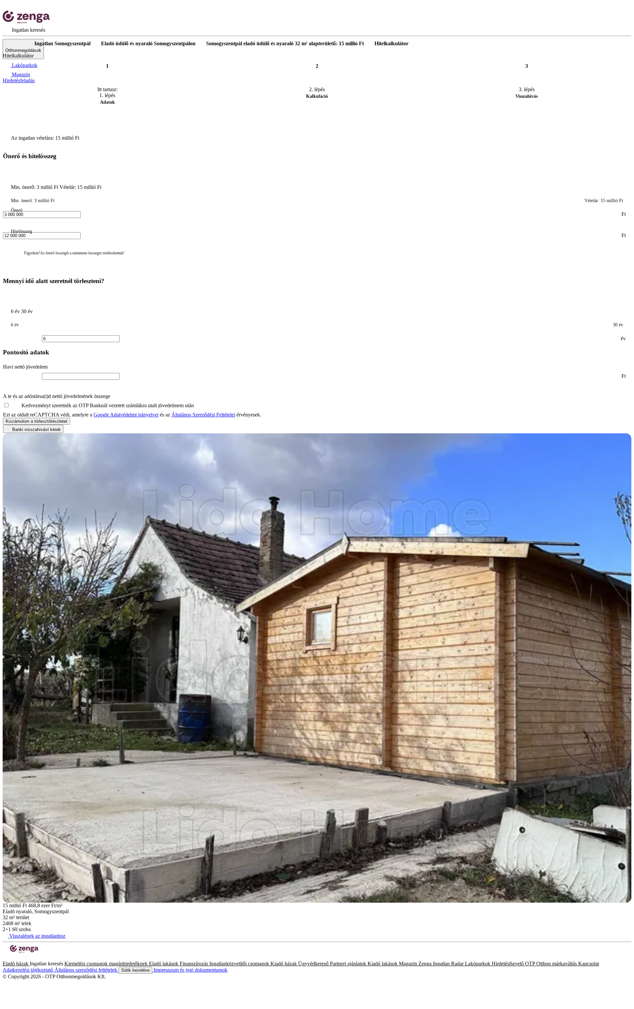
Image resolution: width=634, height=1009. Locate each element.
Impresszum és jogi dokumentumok (190, 970)
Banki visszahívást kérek (36, 429)
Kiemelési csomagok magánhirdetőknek (106, 963)
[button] (62, 157)
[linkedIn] (15, 957)
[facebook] (5, 957)
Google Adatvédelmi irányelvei (125, 414)
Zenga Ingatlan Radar (441, 963)
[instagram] (10, 957)
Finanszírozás (194, 963)
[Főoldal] (20, 43)
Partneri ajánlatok (349, 963)
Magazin (408, 963)
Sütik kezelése (135, 970)
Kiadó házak (284, 963)
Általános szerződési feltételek (86, 970)
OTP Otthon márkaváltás (551, 963)
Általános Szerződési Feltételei (203, 414)
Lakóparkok (478, 963)
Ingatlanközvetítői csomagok (239, 963)
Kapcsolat (588, 963)
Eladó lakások (164, 963)
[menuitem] (24, 30)
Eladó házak (16, 963)
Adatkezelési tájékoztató (28, 970)
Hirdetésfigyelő (508, 963)
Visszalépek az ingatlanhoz (36, 936)
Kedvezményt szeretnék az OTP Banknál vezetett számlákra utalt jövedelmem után (107, 405)
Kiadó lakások (383, 963)
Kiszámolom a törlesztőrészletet (36, 421)
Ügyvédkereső (314, 963)
